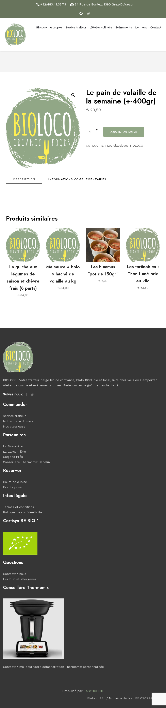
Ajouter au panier (124, 131)
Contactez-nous (14, 574)
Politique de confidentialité (22, 512)
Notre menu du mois (18, 421)
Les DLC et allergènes (19, 579)
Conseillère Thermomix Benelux (26, 462)
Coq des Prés (13, 457)
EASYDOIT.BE (94, 691)
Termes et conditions (18, 507)
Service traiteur (76, 27)
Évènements (123, 27)
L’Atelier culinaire (100, 27)
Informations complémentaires (77, 179)
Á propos (56, 27)
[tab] (24, 180)
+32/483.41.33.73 (53, 4)
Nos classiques (14, 426)
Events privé (12, 487)
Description (24, 179)
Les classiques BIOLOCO (125, 145)
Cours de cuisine (15, 482)
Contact (155, 27)
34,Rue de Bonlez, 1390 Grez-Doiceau (103, 4)
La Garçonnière (14, 451)
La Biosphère (13, 446)
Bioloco (41, 27)
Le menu (141, 27)
